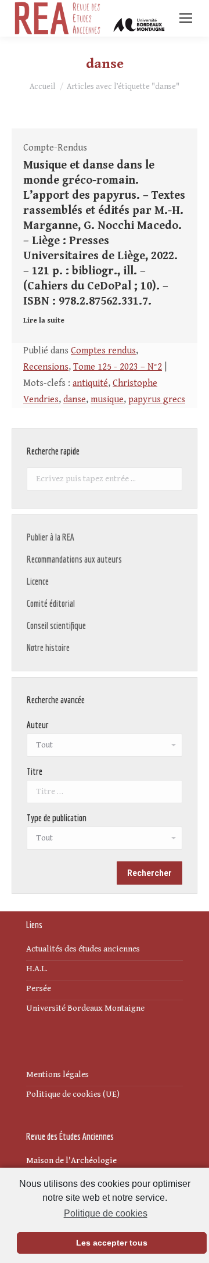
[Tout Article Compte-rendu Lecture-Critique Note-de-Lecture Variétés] (104, 841)
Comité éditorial (51, 603)
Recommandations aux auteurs (74, 559)
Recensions (46, 367)
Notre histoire (48, 647)
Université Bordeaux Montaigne (85, 1008)
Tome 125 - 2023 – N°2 (117, 367)
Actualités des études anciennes (83, 949)
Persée (38, 988)
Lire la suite (43, 320)
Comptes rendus (103, 350)
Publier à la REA (50, 537)
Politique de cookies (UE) (73, 1094)
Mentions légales (57, 1074)
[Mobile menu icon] (185, 18)
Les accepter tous (111, 1242)
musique (107, 399)
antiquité (90, 383)
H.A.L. (37, 969)
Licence (38, 581)
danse (74, 399)
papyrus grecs (156, 399)
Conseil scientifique (56, 625)
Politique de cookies (105, 1213)
